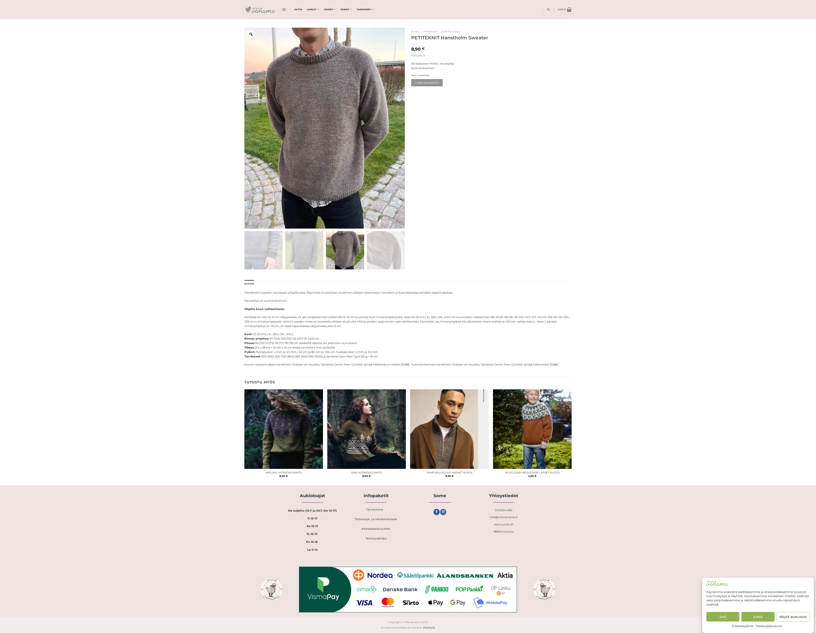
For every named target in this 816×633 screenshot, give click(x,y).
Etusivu (415, 31)
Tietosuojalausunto (768, 625)
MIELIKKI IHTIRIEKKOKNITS (284, 472)
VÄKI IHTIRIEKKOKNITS (366, 472)
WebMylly (429, 627)
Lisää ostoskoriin (427, 82)
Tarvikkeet (364, 9)
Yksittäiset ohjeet (451, 31)
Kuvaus (249, 283)
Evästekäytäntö (742, 625)
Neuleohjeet (430, 31)
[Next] (571, 437)
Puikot (345, 9)
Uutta (298, 9)
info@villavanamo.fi (503, 517)
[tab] (249, 284)
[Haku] (548, 9)
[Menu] (284, 9)
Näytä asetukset (793, 617)
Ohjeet (328, 9)
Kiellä (758, 617)
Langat (311, 9)
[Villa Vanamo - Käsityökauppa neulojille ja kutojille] (260, 9)
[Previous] (244, 437)
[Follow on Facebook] (437, 512)
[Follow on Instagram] (443, 512)
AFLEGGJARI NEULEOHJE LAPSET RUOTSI (532, 472)
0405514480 (503, 510)
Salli (723, 617)
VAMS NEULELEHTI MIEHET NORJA (449, 472)
